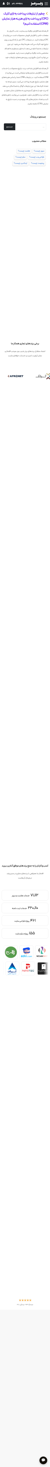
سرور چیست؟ (39, 150)
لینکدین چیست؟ (20, 163)
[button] (25, 1301)
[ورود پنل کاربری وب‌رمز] (4, 3)
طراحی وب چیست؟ (36, 156)
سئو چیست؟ (20, 156)
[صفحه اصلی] (36, 3)
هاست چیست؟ (24, 150)
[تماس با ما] (8, 4)
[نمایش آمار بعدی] (5, 915)
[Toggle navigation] (46, 3)
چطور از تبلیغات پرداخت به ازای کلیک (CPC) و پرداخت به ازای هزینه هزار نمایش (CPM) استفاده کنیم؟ (25, 18)
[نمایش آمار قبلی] (44, 915)
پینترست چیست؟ (37, 163)
